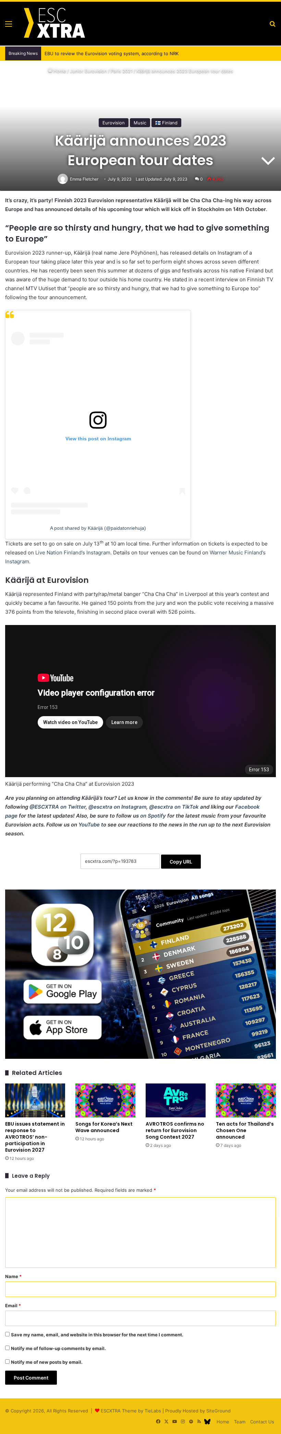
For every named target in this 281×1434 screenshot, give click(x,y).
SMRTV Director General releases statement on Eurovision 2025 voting (117, 53)
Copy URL (181, 862)
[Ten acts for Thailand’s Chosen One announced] (246, 1100)
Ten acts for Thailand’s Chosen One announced (245, 1130)
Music (140, 122)
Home (59, 71)
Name (13, 1276)
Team (239, 1421)
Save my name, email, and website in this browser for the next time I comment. (97, 1334)
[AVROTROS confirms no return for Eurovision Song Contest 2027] (176, 1100)
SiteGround (218, 1410)
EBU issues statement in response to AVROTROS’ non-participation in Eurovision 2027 (35, 1136)
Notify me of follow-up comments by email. (58, 1348)
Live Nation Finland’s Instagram (72, 552)
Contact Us (262, 1421)
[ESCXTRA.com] (53, 24)
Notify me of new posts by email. (47, 1362)
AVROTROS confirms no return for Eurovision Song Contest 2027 (175, 1130)
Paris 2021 (122, 71)
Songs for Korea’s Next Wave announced (104, 1127)
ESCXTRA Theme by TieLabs (131, 1410)
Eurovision (113, 122)
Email (13, 1305)
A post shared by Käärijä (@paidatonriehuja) (98, 528)
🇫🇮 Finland (166, 122)
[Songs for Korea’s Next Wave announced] (105, 1100)
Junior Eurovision (88, 71)
